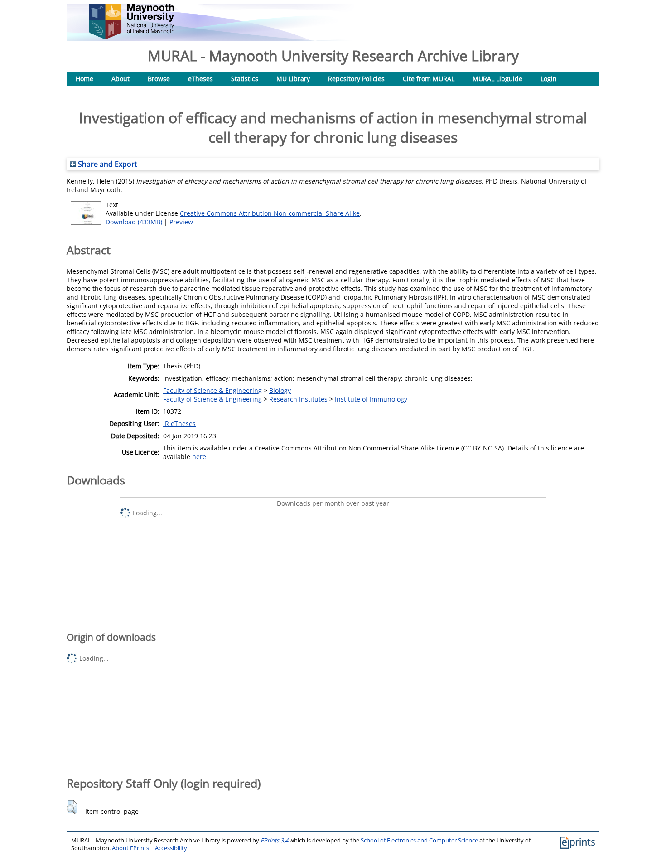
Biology (280, 390)
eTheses (200, 78)
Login (549, 78)
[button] (72, 807)
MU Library (293, 78)
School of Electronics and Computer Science (419, 840)
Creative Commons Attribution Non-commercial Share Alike (270, 213)
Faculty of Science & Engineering (212, 390)
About (120, 78)
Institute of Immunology (371, 399)
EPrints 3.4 (274, 840)
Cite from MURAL (428, 78)
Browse (159, 78)
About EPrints (130, 848)
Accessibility (171, 848)
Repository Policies (356, 78)
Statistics (244, 78)
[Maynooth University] (132, 37)
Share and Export (106, 164)
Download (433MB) (134, 222)
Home (84, 78)
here (199, 456)
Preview (181, 222)
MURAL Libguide (497, 78)
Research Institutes (298, 399)
